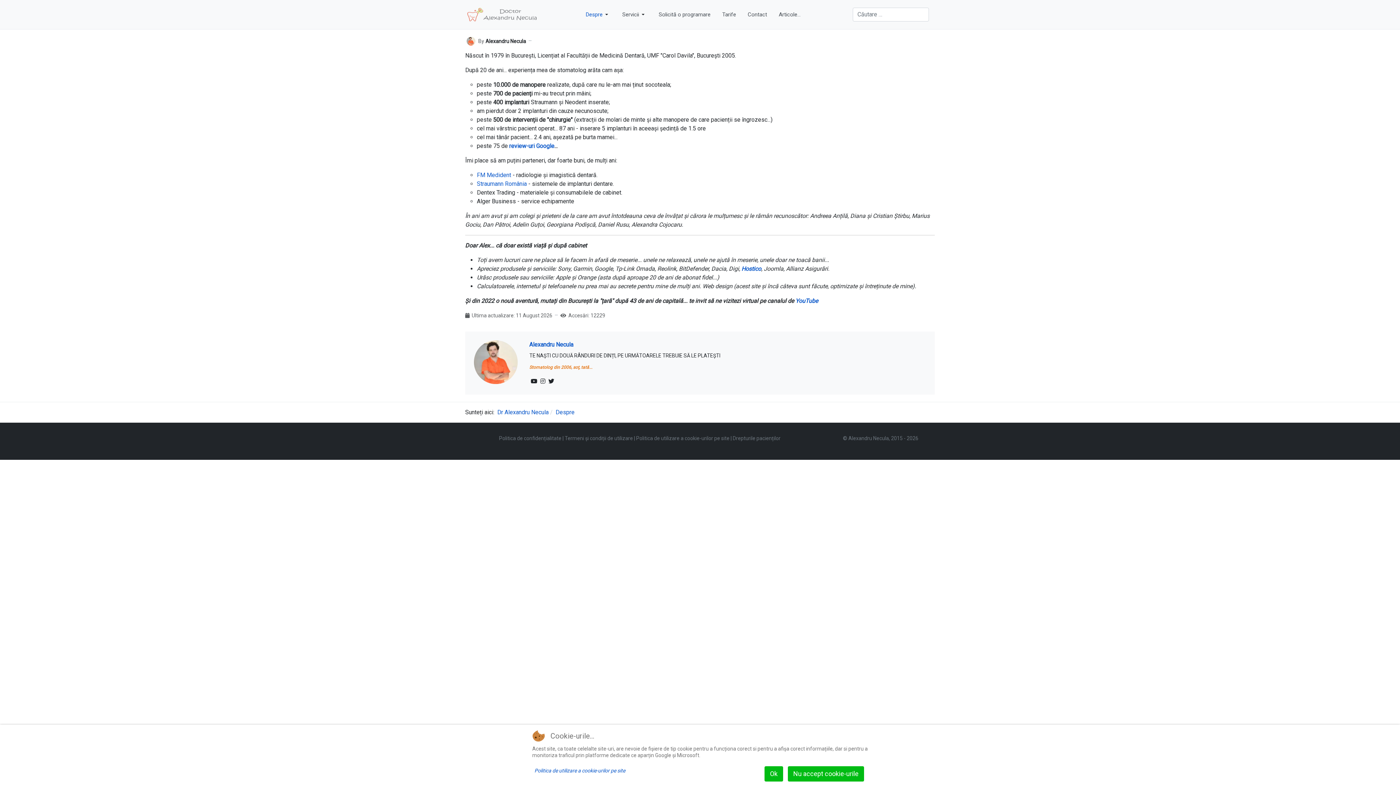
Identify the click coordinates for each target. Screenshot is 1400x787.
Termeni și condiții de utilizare (599, 438)
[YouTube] (534, 381)
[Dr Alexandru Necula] (502, 14)
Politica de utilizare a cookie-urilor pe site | (684, 438)
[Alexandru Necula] (471, 41)
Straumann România (502, 183)
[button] (598, 14)
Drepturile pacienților (757, 438)
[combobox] (891, 14)
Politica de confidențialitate (530, 438)
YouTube (807, 300)
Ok (774, 774)
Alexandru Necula (551, 344)
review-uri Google (532, 145)
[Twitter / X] (551, 381)
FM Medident (494, 175)
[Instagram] (542, 381)
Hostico (751, 268)
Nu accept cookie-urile (826, 774)
